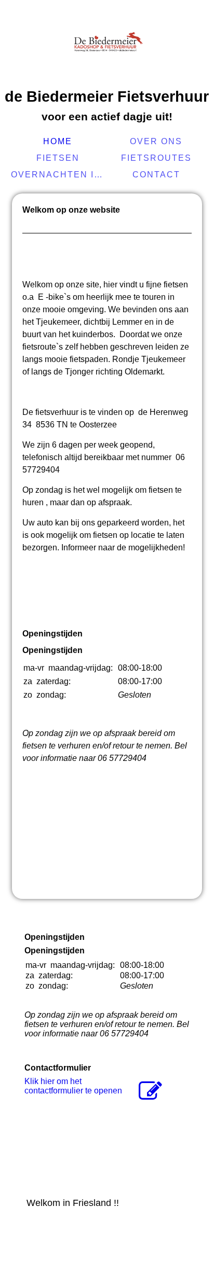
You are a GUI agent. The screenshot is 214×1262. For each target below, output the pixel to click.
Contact (156, 174)
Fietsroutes (156, 158)
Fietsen (57, 158)
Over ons (156, 141)
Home (57, 141)
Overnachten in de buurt (59, 174)
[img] (107, 44)
